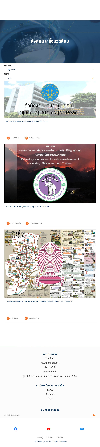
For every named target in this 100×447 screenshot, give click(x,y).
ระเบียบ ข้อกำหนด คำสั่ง (50, 386)
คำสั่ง (50, 398)
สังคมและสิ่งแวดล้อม (50, 41)
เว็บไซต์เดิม (59, 437)
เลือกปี (6, 73)
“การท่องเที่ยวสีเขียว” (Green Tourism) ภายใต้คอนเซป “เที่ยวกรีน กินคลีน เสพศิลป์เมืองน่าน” (40, 301)
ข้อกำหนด (50, 394)
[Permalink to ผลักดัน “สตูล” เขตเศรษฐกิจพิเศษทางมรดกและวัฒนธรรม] (50, 99)
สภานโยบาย (50, 354)
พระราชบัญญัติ (50, 371)
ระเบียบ (50, 390)
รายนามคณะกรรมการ (50, 363)
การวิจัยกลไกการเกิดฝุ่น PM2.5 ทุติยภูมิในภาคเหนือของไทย (27, 206)
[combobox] (50, 69)
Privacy (40, 437)
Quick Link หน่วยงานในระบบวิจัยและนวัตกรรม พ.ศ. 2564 (50, 376)
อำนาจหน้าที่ (50, 367)
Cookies (49, 437)
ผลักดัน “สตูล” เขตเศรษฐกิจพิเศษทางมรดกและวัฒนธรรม (27, 121)
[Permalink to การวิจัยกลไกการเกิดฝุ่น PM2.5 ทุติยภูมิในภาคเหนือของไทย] (50, 173)
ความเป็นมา (50, 358)
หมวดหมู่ (7, 65)
